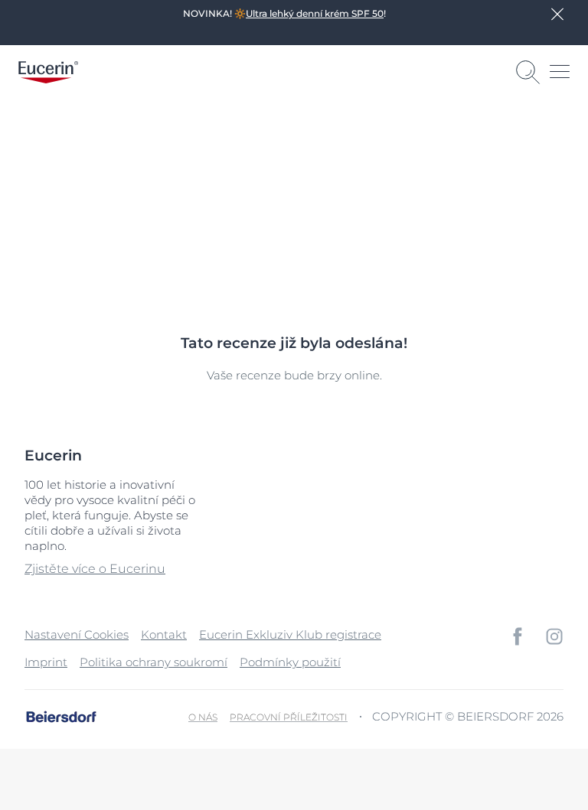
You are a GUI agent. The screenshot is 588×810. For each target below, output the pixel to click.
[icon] (517, 636)
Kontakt (164, 634)
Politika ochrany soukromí (153, 662)
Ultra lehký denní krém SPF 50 (315, 13)
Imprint (45, 662)
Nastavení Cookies (76, 634)
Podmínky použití (290, 662)
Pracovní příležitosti (289, 717)
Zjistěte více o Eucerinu (94, 568)
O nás (202, 717)
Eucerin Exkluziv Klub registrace (290, 634)
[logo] (48, 72)
